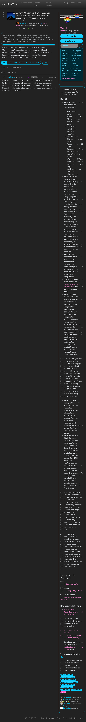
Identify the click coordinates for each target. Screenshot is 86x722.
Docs (59, 718)
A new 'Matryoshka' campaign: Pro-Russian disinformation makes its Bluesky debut (34, 16)
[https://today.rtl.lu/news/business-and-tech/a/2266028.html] (11, 16)
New (32, 63)
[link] (24, 28)
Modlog (63, 692)
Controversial (21, 63)
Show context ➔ (8, 72)
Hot (4, 63)
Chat (46, 63)
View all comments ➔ (11, 67)
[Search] (67, 3)
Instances (50, 718)
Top (10, 63)
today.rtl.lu (21, 21)
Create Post (37, 4)
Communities (26, 3)
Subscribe (71, 36)
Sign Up (79, 4)
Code (65, 718)
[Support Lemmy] (64, 3)
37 (19, 28)
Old (37, 63)
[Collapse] (4, 77)
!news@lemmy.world (69, 584)
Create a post (71, 41)
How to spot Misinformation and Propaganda (73, 611)
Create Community (51, 4)
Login (72, 3)
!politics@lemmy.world (71, 591)
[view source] (32, 28)
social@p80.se (10, 4)
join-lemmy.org (76, 718)
